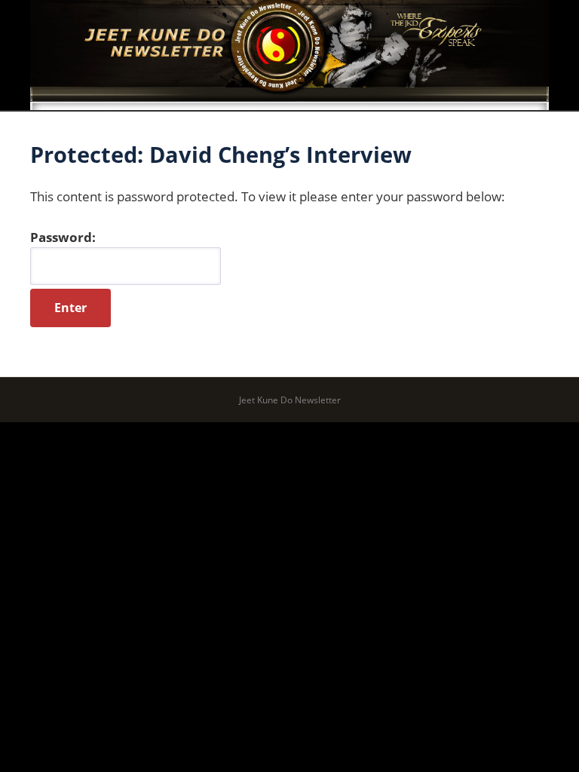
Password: (63, 237)
